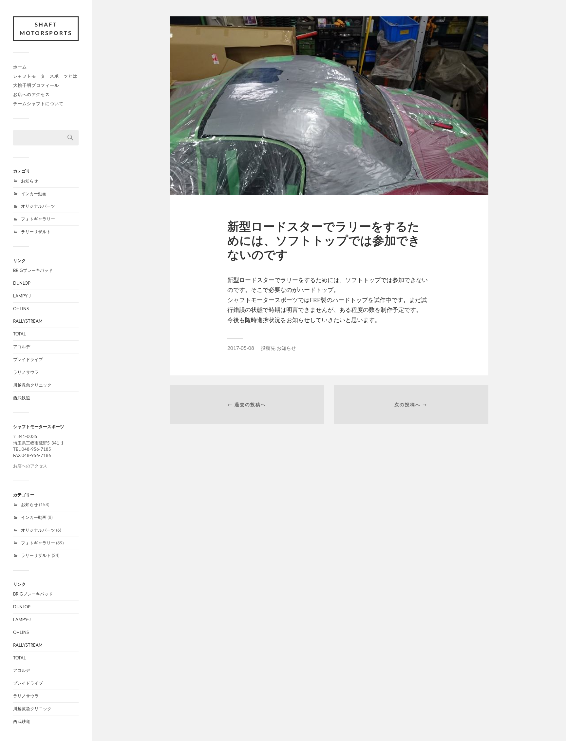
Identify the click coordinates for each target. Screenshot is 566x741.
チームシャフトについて (38, 103)
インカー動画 (34, 193)
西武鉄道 (21, 397)
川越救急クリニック (32, 385)
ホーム (20, 66)
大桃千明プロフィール (36, 85)
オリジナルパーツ (38, 206)
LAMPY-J (22, 295)
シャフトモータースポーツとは (45, 76)
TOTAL (19, 333)
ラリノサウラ (26, 372)
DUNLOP (21, 283)
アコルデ (21, 346)
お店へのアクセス (31, 94)
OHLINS (21, 308)
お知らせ (29, 180)
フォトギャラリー (38, 218)
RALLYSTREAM (28, 321)
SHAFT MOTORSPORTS (46, 28)
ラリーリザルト (36, 231)
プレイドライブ (28, 359)
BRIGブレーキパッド (33, 270)
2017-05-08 (240, 348)
